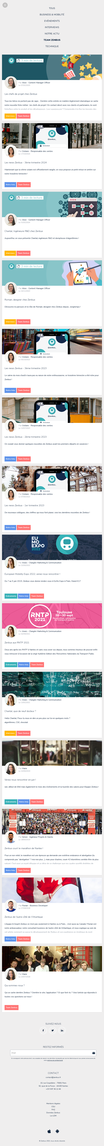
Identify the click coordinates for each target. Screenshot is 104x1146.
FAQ (53, 1109)
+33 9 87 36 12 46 (53, 1089)
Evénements (52, 20)
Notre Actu (52, 33)
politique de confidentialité (55, 1060)
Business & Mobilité (52, 14)
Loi (53, 1116)
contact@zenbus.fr (53, 1077)
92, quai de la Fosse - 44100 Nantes (53, 1086)
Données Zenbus (53, 1112)
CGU (53, 1106)
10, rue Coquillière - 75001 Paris (53, 1083)
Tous (52, 8)
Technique (52, 46)
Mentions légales (53, 1103)
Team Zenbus (52, 40)
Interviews (52, 27)
